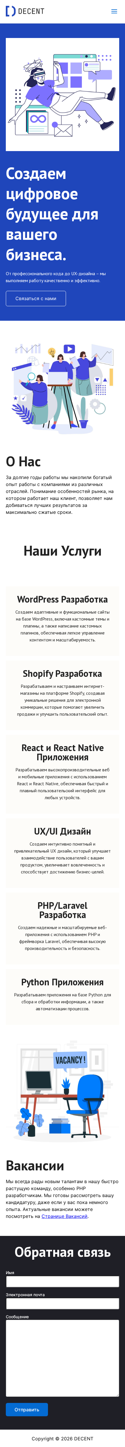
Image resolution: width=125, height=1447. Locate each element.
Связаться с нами (35, 298)
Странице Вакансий (65, 1216)
